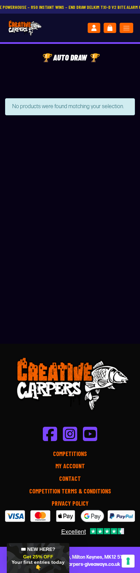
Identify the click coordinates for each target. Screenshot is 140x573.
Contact (70, 478)
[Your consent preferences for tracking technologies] (128, 561)
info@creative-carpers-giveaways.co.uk (77, 564)
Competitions (70, 453)
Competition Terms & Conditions (70, 491)
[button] (38, 558)
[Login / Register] (94, 28)
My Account (70, 466)
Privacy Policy (70, 503)
